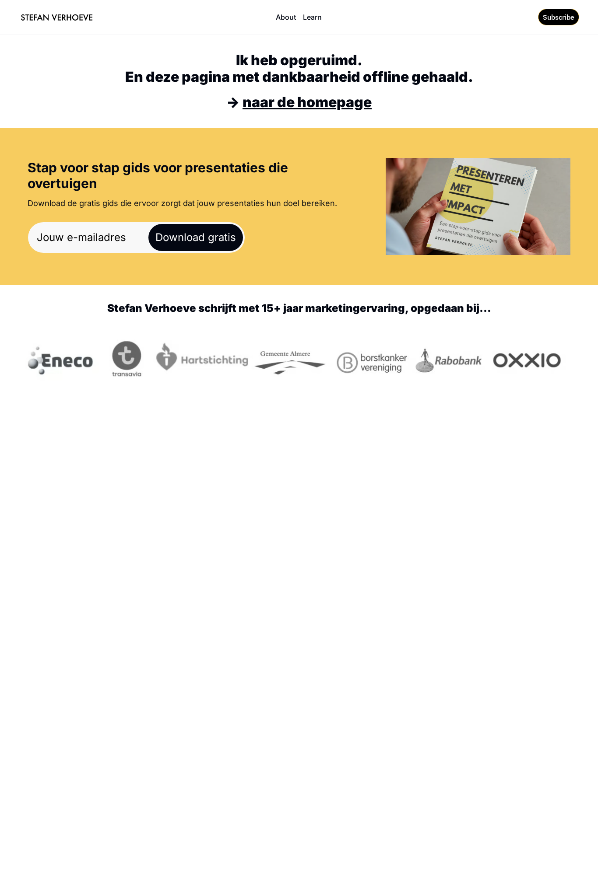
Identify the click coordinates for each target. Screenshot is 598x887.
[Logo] (57, 17)
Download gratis (195, 237)
